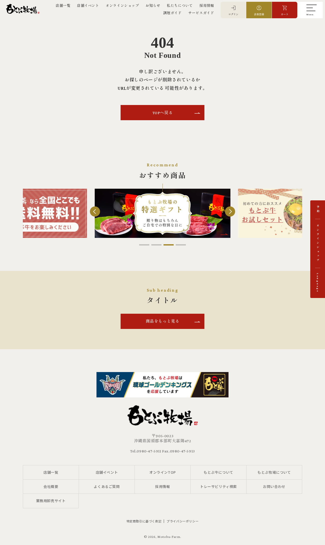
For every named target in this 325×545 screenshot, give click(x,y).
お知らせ (152, 6)
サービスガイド (201, 13)
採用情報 (206, 6)
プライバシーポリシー (183, 521)
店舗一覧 (63, 6)
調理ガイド (172, 13)
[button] (144, 244)
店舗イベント (88, 6)
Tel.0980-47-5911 (145, 451)
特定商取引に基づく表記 (144, 521)
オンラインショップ (122, 6)
